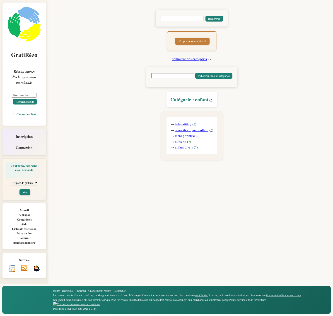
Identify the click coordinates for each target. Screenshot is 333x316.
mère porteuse (185, 135)
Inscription (24, 136)
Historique (67, 290)
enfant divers (184, 147)
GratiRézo (24, 54)
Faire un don (24, 233)
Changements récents (99, 290)
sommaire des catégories (189, 58)
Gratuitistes (24, 219)
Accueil (24, 210)
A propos (24, 215)
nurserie (180, 141)
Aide (24, 224)
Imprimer (81, 290)
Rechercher (119, 290)
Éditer (56, 290)
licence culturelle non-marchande (283, 295)
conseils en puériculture (191, 130)
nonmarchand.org (24, 243)
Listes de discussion (24, 229)
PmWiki (121, 299)
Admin (24, 238)
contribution (201, 295)
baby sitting (183, 124)
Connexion (24, 147)
